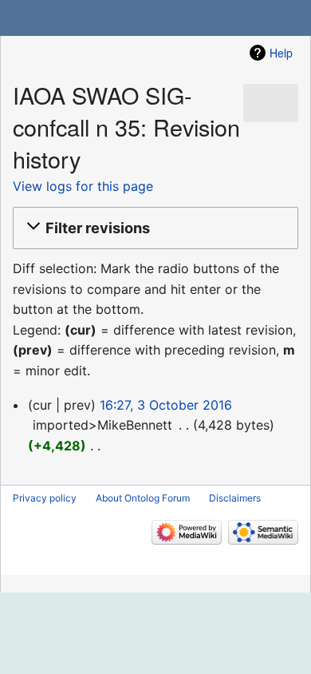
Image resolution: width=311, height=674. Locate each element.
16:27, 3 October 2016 (166, 405)
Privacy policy (45, 498)
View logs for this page (83, 186)
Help (281, 53)
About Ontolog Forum (143, 498)
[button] (153, 228)
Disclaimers (235, 498)
